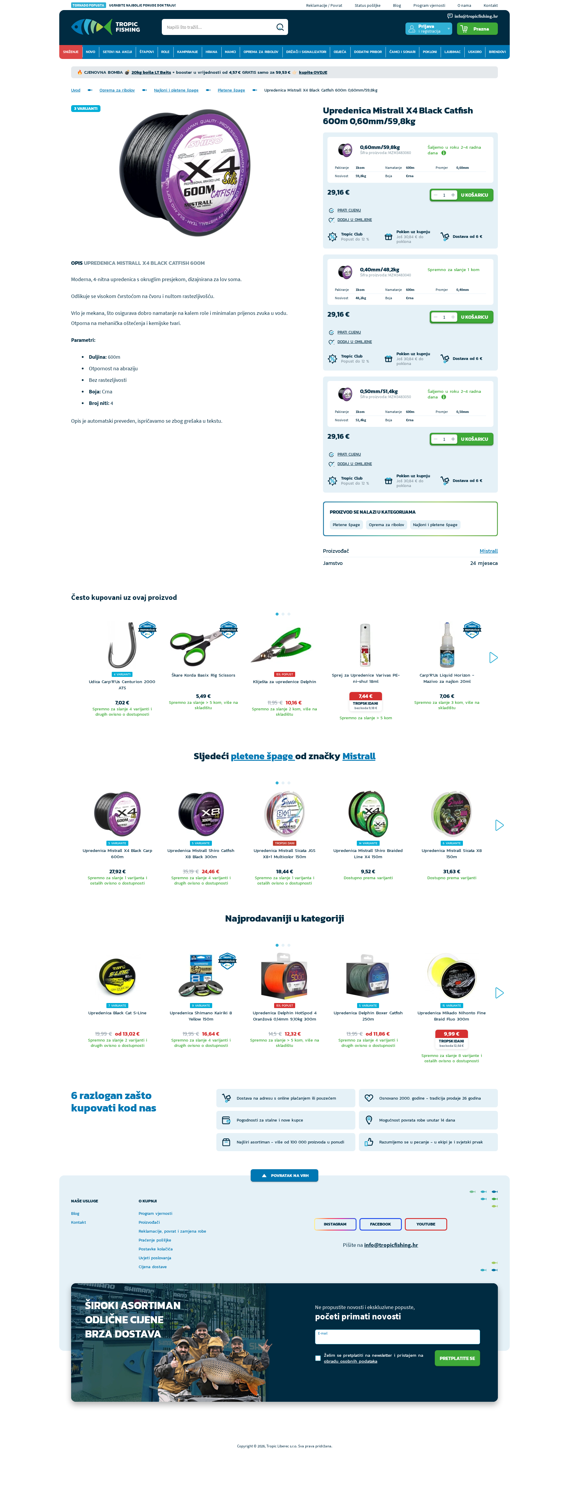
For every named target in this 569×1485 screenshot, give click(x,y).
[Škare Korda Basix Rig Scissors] (203, 646)
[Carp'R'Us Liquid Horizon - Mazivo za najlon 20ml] (447, 646)
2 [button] (283, 614)
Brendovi (497, 52)
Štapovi (147, 52)
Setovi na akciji (117, 52)
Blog (397, 5)
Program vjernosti (429, 5)
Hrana (212, 52)
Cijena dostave (153, 1267)
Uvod (75, 90)
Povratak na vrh (290, 1175)
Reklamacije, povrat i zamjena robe (172, 1231)
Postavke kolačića (156, 1249)
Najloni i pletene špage (176, 90)
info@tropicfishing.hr (391, 1244)
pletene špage (263, 756)
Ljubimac (453, 52)
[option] (122, 672)
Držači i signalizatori (306, 52)
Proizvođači (149, 1222)
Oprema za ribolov (261, 52)
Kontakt (491, 5)
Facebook (380, 1224)
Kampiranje (187, 52)
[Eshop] (105, 27)
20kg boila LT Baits (151, 72)
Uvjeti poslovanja (155, 1258)
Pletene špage (231, 90)
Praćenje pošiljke (155, 1240)
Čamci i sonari (402, 52)
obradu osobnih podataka (350, 1361)
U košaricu (474, 194)
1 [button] (277, 614)
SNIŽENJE (71, 52)
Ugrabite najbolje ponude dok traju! (124, 5)
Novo (90, 52)
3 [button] (288, 614)
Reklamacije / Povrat (324, 5)
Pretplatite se (457, 1358)
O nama (464, 5)
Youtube (425, 1224)
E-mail (322, 1333)
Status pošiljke (368, 5)
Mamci (230, 52)
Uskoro (475, 52)
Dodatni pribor (368, 52)
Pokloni (430, 52)
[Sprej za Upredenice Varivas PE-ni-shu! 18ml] (365, 646)
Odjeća (340, 52)
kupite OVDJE (313, 72)
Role (165, 52)
